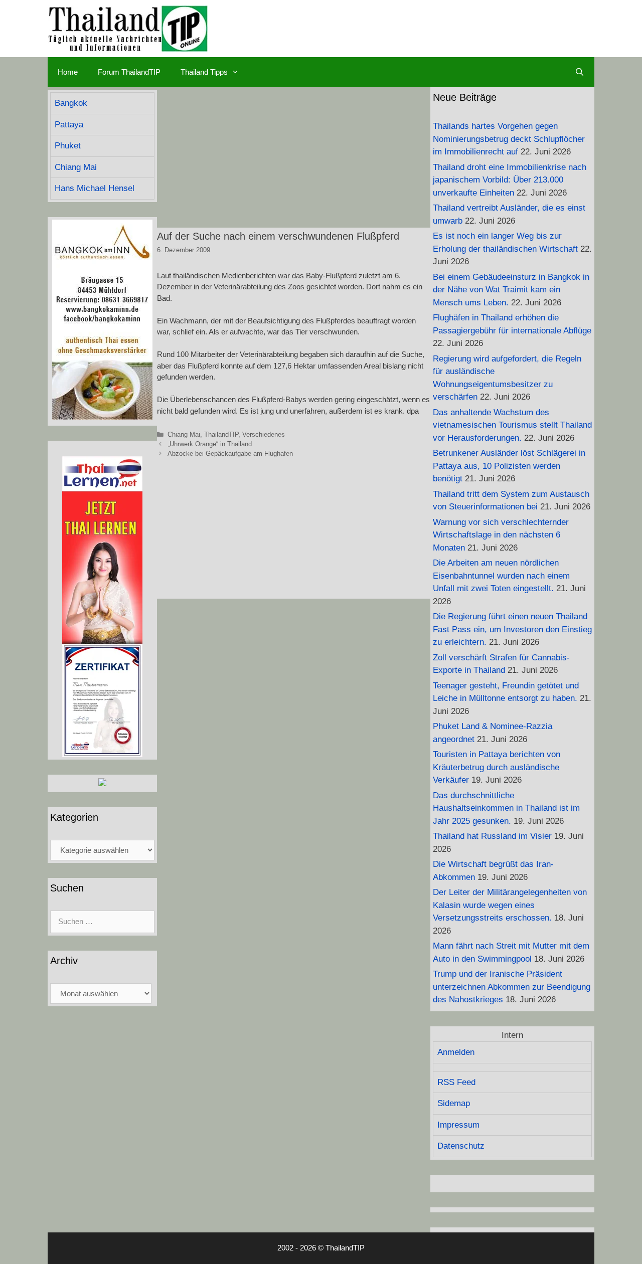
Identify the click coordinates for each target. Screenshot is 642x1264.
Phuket (68, 145)
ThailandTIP (221, 434)
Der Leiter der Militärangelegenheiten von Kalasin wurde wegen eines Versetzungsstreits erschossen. (510, 905)
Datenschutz (461, 1146)
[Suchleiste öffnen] (579, 72)
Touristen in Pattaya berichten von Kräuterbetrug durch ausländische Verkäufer (496, 767)
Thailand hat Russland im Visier (492, 836)
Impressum (458, 1125)
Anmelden (455, 1052)
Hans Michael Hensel (94, 188)
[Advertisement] (293, 157)
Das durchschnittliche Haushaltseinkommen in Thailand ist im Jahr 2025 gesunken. (506, 808)
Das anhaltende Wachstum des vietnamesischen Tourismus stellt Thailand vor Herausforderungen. (512, 425)
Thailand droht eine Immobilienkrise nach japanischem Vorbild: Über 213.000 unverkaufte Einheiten (509, 180)
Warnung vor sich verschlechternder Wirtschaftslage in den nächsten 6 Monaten (501, 535)
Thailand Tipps (204, 72)
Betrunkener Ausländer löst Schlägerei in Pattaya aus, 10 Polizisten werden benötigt (509, 465)
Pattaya (69, 124)
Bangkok (71, 103)
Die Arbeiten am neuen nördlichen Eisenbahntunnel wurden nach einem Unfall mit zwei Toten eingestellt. (501, 575)
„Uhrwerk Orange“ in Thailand (210, 444)
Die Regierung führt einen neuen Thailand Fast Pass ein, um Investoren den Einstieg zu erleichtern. (512, 629)
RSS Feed (456, 1082)
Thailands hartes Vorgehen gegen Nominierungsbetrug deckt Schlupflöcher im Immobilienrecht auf (509, 138)
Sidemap (453, 1103)
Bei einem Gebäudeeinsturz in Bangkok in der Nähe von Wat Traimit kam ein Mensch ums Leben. (511, 289)
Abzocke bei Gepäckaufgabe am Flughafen (230, 453)
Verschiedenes (263, 434)
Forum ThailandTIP (129, 72)
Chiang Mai (184, 434)
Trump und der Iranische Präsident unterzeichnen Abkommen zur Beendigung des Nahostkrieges (511, 986)
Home (68, 72)
